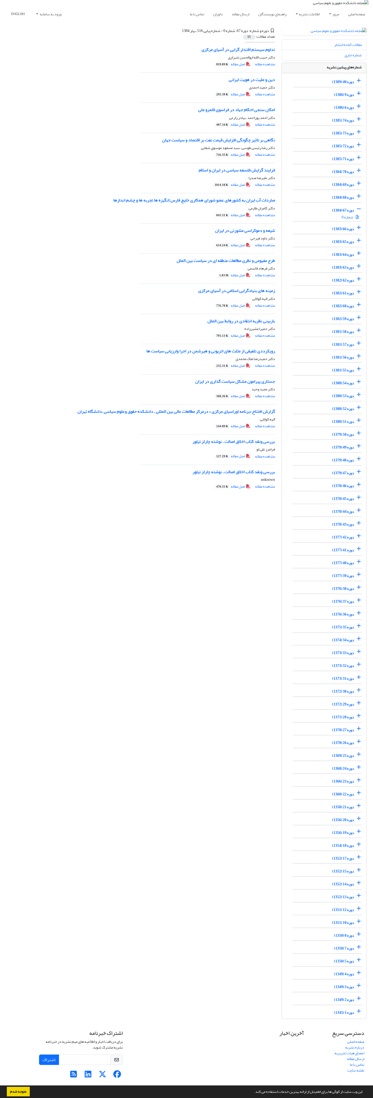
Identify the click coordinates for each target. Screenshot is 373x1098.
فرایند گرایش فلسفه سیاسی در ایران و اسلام (237, 170)
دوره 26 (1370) (343, 742)
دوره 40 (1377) (343, 563)
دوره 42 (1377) (343, 537)
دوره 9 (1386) (344, 94)
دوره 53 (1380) (343, 396)
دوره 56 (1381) (343, 357)
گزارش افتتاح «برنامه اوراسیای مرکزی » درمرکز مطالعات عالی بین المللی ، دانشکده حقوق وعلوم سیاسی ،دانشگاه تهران (176, 411)
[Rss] (73, 1075)
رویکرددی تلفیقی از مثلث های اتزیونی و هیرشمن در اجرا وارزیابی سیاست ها (210, 351)
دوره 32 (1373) (343, 665)
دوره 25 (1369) (343, 755)
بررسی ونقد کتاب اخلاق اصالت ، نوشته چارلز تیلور (234, 441)
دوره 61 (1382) (343, 293)
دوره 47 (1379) (343, 473)
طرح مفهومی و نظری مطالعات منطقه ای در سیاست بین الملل (226, 260)
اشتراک (49, 1060)
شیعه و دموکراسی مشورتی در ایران (245, 230)
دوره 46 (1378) (343, 486)
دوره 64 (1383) (343, 254)
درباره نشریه (354, 1047)
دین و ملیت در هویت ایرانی (252, 79)
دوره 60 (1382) (343, 306)
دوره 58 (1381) (343, 331)
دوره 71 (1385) (343, 159)
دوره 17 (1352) (343, 858)
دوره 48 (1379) (343, 460)
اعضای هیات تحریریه (349, 1053)
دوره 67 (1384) (343, 210)
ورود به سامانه (50, 14)
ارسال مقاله (240, 14)
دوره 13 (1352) (343, 897)
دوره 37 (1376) (343, 601)
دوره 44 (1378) (343, 511)
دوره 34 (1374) (343, 640)
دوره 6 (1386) (344, 107)
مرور (335, 14)
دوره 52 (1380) (343, 408)
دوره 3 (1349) (344, 987)
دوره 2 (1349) (344, 999)
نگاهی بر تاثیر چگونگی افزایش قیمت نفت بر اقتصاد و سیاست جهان (218, 140)
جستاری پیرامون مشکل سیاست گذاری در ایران (235, 381)
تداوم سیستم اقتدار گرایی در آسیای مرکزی (238, 49)
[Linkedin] (88, 1075)
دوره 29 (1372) (343, 704)
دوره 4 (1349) (344, 974)
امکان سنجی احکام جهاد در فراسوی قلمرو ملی (236, 110)
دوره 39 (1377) (343, 575)
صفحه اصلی (356, 14)
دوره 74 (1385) (343, 120)
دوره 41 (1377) (343, 550)
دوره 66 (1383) (343, 229)
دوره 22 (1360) (343, 794)
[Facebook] (117, 1075)
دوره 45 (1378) (343, 498)
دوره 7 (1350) (344, 948)
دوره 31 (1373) (343, 678)
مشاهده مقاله (265, 64)
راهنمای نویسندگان (272, 14)
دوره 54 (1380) (343, 383)
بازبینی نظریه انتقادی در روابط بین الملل (241, 321)
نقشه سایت (355, 1070)
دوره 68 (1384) (343, 197)
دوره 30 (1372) (343, 691)
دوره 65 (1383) (343, 241)
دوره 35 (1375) (343, 627)
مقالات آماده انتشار (348, 44)
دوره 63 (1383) (343, 267)
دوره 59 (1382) (343, 319)
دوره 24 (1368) (343, 768)
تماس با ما (197, 14)
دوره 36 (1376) (343, 614)
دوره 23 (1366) (343, 781)
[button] (253, 1092)
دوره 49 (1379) (343, 447)
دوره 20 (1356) (343, 820)
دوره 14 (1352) (343, 884)
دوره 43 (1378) (343, 524)
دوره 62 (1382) (343, 280)
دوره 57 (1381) (343, 344)
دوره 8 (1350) (344, 935)
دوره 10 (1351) (343, 922)
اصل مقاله (231, 64)
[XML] (179, 30)
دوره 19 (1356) (343, 832)
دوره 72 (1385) (343, 146)
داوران (218, 14)
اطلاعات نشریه (309, 14)
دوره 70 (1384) (343, 171)
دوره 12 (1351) (343, 909)
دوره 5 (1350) (344, 961)
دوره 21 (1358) (343, 807)
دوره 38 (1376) (343, 588)
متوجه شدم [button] (18, 1091)
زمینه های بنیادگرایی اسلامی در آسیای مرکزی (236, 290)
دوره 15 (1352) (343, 871)
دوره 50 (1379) (343, 434)
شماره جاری (353, 55)
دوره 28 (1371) (343, 717)
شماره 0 (348, 217)
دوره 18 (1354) (343, 845)
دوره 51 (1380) (343, 421)
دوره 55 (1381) (343, 370)
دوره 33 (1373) (343, 653)
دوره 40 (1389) (343, 82)
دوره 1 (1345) (344, 1012)
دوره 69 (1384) (343, 184)
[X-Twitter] (102, 1075)
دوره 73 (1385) (343, 133)
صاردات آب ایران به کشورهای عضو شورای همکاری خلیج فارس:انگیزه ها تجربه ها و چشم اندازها (194, 200)
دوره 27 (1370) (343, 730)
